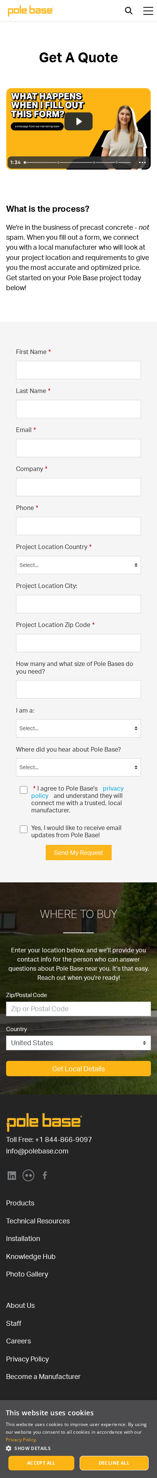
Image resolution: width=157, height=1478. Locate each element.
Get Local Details (78, 1068)
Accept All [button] (41, 1463)
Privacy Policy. (21, 1439)
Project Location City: (46, 586)
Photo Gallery (27, 1274)
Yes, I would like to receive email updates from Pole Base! (77, 831)
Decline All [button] (114, 1463)
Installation (23, 1238)
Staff (13, 1323)
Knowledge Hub (31, 1256)
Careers (18, 1341)
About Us (20, 1305)
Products (20, 1203)
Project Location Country (53, 547)
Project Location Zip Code (55, 625)
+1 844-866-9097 (63, 1139)
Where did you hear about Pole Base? (68, 749)
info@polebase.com (37, 1151)
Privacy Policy (27, 1359)
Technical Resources (38, 1221)
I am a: (25, 710)
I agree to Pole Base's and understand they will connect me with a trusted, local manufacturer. (78, 799)
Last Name (33, 391)
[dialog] (78, 1439)
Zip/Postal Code (26, 995)
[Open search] (129, 11)
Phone (27, 508)
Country (16, 1029)
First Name (33, 352)
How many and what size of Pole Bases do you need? (75, 667)
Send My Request (78, 852)
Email (26, 430)
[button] (78, 1448)
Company (31, 469)
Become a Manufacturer (43, 1376)
